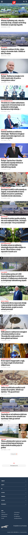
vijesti (2, 480)
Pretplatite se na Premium (20, 526)
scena (3, 500)
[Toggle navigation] (1, 1)
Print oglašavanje (17, 516)
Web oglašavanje (4, 516)
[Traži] (26, 2)
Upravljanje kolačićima (18, 518)
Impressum (3, 512)
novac (3, 492)
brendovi (3, 504)
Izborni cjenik (16, 514)
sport (2, 484)
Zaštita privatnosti (4, 514)
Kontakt (2, 518)
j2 (1, 488)
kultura (3, 496)
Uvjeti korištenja (16, 512)
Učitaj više (13, 454)
